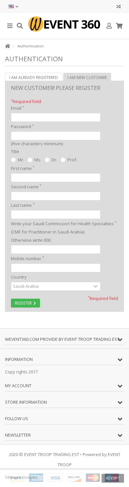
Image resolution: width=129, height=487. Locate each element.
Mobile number (27, 258)
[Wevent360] (64, 26)
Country (19, 277)
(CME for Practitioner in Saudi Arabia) (47, 232)
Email (17, 108)
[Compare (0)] (118, 7)
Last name (22, 205)
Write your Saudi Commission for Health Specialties (62, 224)
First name (22, 168)
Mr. (20, 160)
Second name (26, 186)
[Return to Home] (7, 46)
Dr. (54, 160)
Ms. (37, 160)
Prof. (71, 160)
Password (22, 126)
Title (15, 151)
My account (18, 386)
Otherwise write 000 (31, 240)
